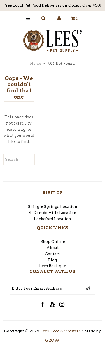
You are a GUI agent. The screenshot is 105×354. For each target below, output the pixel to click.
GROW (52, 340)
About (52, 248)
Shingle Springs (43, 206)
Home (35, 64)
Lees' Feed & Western (60, 331)
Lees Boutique (52, 266)
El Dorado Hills (43, 213)
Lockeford (44, 219)
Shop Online (52, 241)
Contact (52, 254)
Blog (52, 260)
